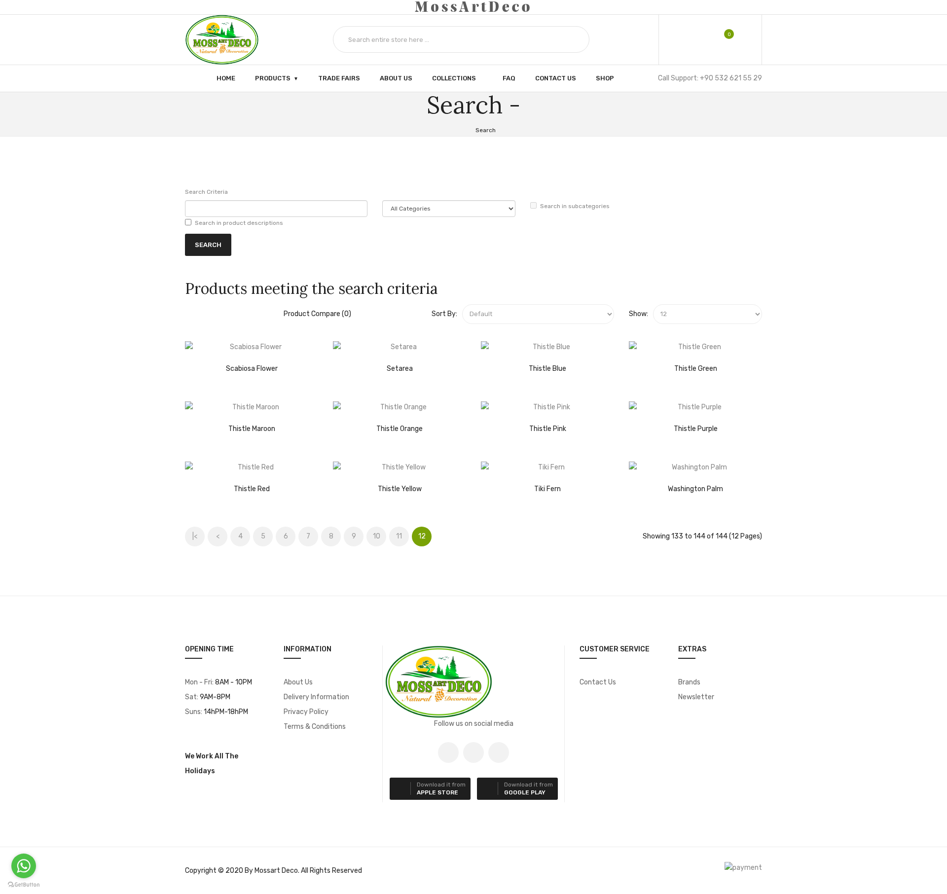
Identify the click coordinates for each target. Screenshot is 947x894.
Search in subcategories (575, 206)
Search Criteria (206, 191)
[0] (722, 39)
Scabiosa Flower (252, 368)
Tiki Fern (547, 489)
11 (399, 536)
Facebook (448, 752)
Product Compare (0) (317, 314)
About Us (298, 682)
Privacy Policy (306, 712)
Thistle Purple (696, 429)
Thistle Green (695, 368)
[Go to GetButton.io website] (23, 884)
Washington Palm (695, 489)
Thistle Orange (399, 429)
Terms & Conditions (315, 726)
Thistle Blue (547, 368)
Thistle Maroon (251, 429)
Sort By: (444, 314)
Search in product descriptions (239, 222)
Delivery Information (316, 697)
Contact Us (598, 682)
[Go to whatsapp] (23, 866)
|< (194, 536)
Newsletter (696, 697)
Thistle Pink (547, 429)
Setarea (400, 368)
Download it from (441, 788)
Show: (638, 314)
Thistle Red (252, 489)
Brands (689, 682)
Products (273, 77)
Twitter (473, 752)
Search (485, 130)
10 (376, 536)
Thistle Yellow (400, 489)
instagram (498, 752)
